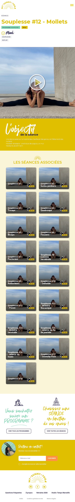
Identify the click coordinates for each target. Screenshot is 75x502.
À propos (29, 493)
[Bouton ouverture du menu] (72, 5)
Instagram (31, 487)
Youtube (44, 487)
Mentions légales (51, 498)
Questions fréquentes (13, 493)
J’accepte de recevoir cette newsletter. (33, 464)
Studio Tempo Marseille (60, 493)
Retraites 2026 (42, 493)
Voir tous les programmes (18, 431)
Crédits (21, 498)
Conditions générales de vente (35, 498)
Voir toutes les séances (56, 431)
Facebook (37, 487)
